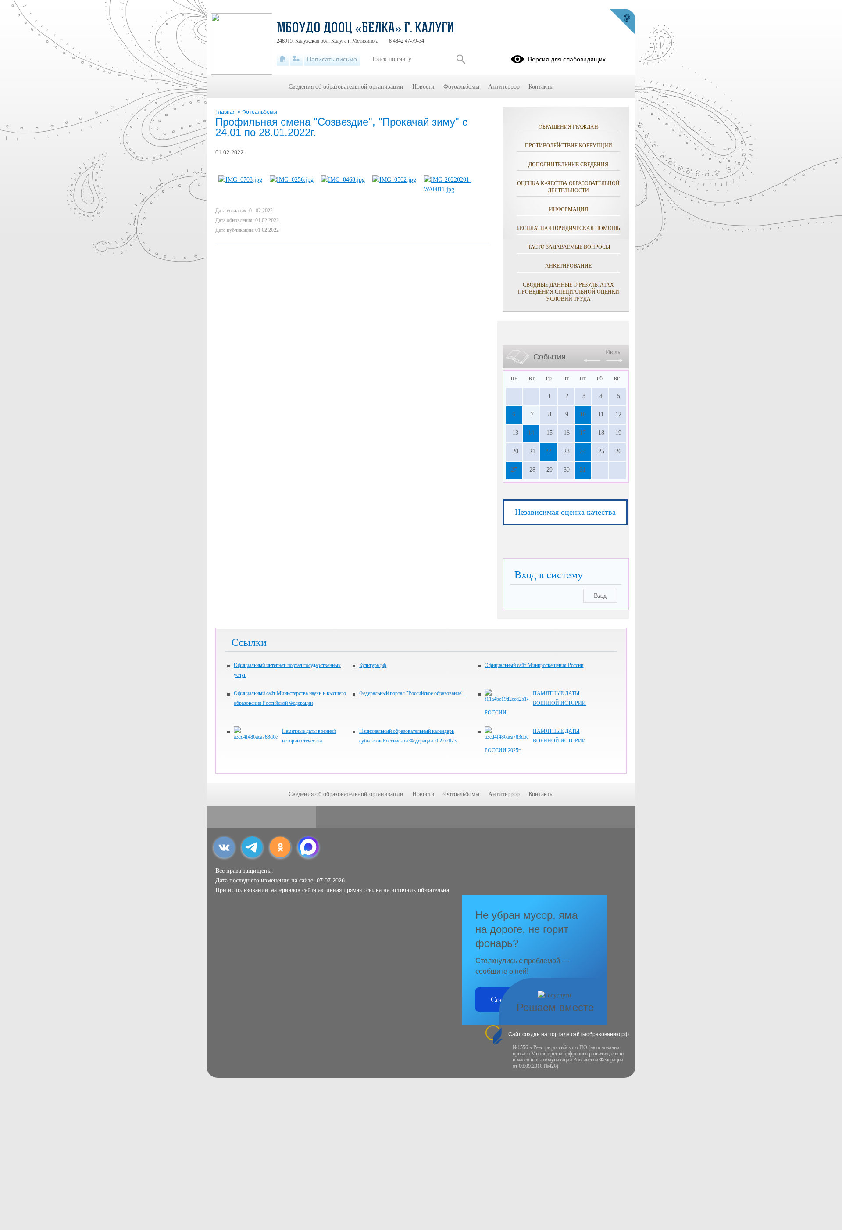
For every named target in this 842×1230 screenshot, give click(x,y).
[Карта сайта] (296, 59)
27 (514, 469)
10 (583, 414)
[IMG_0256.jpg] (292, 179)
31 (583, 469)
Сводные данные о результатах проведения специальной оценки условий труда (568, 292)
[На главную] (283, 59)
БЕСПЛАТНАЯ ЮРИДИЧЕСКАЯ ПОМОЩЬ (568, 228)
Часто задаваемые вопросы (568, 247)
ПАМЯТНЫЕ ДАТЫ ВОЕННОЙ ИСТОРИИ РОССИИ (535, 703)
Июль (613, 352)
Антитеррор (504, 86)
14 (531, 433)
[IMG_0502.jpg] (394, 179)
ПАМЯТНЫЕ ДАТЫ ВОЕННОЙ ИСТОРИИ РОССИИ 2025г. (535, 740)
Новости (423, 86)
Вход (600, 595)
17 (583, 433)
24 (583, 451)
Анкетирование (568, 266)
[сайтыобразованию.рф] (622, 22)
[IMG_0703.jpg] (240, 179)
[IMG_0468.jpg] (343, 179)
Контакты (540, 86)
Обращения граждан (568, 127)
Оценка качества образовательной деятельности (568, 187)
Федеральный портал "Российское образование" (411, 693)
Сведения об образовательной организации (346, 86)
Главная (226, 112)
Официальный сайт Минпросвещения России (534, 665)
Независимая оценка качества (565, 512)
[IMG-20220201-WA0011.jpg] (454, 189)
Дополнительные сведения (568, 164)
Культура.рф (372, 665)
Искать (460, 59)
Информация (568, 209)
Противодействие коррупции (568, 146)
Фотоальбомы (259, 112)
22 (548, 451)
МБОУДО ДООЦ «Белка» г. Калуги (365, 29)
